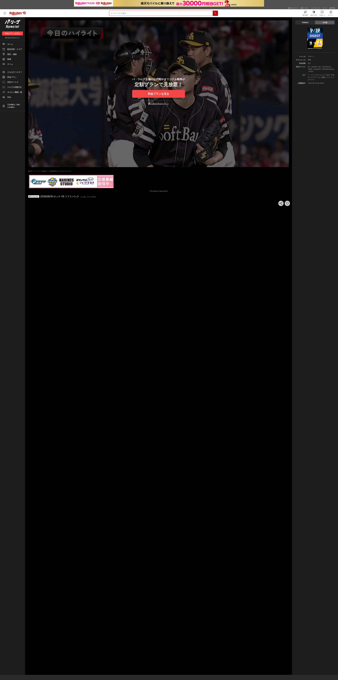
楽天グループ (292, 8)
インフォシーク (315, 8)
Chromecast (326, 67)
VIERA (310, 69)
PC (309, 67)
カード (325, 8)
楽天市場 (332, 8)
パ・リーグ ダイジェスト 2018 (319, 75)
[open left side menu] (4, 13)
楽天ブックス (304, 8)
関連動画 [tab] (305, 22)
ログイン (12, 37)
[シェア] (281, 203)
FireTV (311, 71)
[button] (287, 203)
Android (314, 67)
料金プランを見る (158, 93)
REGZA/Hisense (328, 69)
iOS (319, 67)
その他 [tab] (324, 22)
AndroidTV (317, 69)
